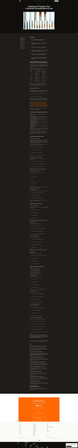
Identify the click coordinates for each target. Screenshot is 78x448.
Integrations (34, 430)
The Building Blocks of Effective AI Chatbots (22, 45)
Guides (34, 432)
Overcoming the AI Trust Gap (22, 42)
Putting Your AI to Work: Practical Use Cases (22, 48)
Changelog (34, 433)
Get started (37, 405)
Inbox (33, 340)
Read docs (41, 405)
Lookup (20, 430)
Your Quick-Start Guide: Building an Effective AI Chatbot (22, 44)
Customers (34, 431)
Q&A (20, 49)
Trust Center (48, 431)
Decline (74, 446)
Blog (33, 434)
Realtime (20, 433)
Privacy (47, 430)
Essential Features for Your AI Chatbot (22, 47)
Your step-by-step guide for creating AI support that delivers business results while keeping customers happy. (22, 39)
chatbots (46, 340)
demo (42, 341)
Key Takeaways (21, 37)
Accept (69, 446)
